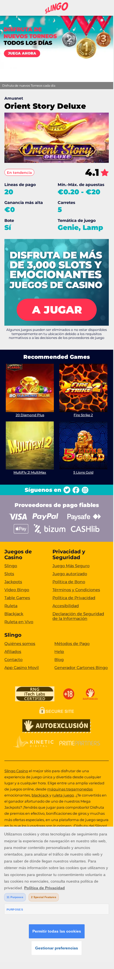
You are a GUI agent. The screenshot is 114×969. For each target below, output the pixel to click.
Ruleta (10, 605)
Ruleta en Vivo (18, 621)
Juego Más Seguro (71, 565)
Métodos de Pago (72, 643)
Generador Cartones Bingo (81, 667)
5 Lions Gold (83, 472)
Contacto (13, 659)
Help (59, 651)
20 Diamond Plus (30, 415)
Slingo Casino (16, 771)
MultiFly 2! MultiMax (29, 472)
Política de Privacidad (73, 597)
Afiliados (12, 651)
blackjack (40, 795)
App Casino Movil (21, 667)
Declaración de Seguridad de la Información (78, 616)
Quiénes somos (19, 643)
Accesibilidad (65, 605)
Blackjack (13, 613)
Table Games (17, 597)
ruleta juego (63, 795)
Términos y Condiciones (76, 589)
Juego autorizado (69, 573)
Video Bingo (16, 589)
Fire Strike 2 (83, 415)
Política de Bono (68, 581)
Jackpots (13, 581)
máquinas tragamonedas (70, 789)
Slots (9, 573)
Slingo (10, 565)
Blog (59, 659)
